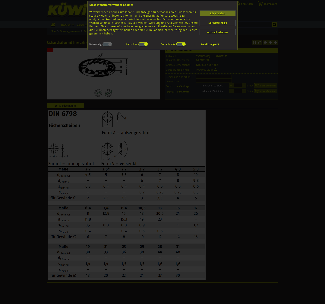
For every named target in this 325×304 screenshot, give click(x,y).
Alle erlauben (217, 13)
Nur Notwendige (217, 23)
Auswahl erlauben (217, 32)
